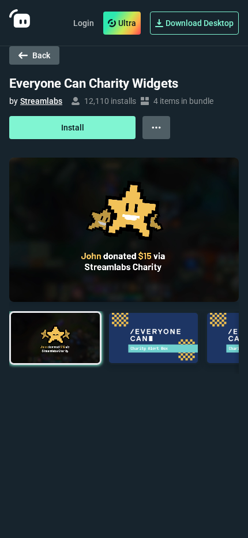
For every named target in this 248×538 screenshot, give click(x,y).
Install (72, 127)
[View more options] (156, 127)
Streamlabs (41, 101)
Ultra (127, 23)
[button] (55, 338)
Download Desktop (200, 23)
